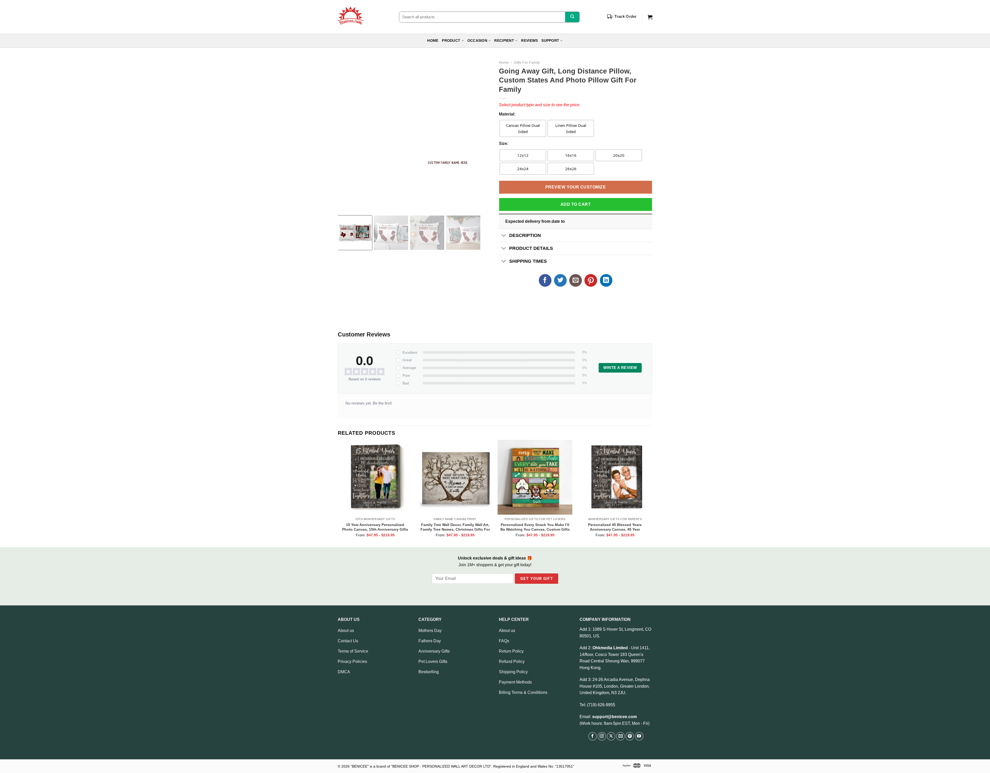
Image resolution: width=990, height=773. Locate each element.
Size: (503, 143)
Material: (507, 114)
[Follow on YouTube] (639, 736)
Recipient (504, 41)
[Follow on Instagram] (602, 736)
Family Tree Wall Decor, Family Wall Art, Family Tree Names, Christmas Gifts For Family (455, 527)
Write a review (620, 368)
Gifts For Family (527, 62)
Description (525, 235)
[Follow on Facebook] (592, 736)
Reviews (529, 41)
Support (550, 41)
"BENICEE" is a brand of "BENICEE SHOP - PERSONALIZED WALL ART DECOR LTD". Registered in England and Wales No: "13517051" (462, 766)
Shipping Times (528, 261)
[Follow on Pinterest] (629, 736)
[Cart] (650, 17)
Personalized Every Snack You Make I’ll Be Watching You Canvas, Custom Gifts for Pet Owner (535, 527)
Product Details (531, 248)
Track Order (625, 16)
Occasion (477, 41)
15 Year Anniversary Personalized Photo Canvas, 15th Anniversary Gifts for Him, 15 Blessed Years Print (375, 527)
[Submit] (572, 17)
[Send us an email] (620, 736)
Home (432, 41)
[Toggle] (504, 235)
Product (451, 41)
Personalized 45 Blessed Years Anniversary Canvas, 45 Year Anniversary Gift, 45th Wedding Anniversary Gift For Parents (614, 527)
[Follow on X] (611, 736)
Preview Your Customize (575, 187)
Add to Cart (575, 204)
